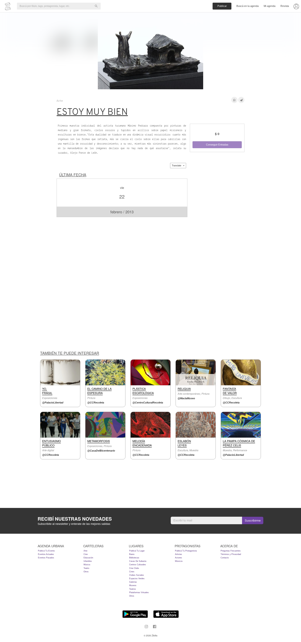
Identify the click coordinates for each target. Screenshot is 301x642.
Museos (132, 585)
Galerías (133, 582)
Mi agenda (269, 6)
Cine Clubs (134, 568)
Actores (178, 557)
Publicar (222, 6)
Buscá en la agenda (247, 6)
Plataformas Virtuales (139, 592)
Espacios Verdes (137, 578)
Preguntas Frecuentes (231, 551)
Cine (86, 554)
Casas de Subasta (137, 561)
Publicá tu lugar (137, 551)
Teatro (86, 568)
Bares (132, 554)
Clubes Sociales (136, 575)
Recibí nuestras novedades (75, 518)
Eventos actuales (46, 554)
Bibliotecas (134, 557)
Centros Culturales (137, 564)
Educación (88, 557)
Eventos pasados (46, 557)
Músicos (179, 561)
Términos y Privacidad (231, 554)
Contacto (225, 557)
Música (87, 564)
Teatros (132, 589)
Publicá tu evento (46, 551)
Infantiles (88, 561)
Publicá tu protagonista (186, 551)
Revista (284, 6)
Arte (85, 551)
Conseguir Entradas (217, 144)
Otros (86, 571)
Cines (131, 571)
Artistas (178, 554)
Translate (177, 165)
